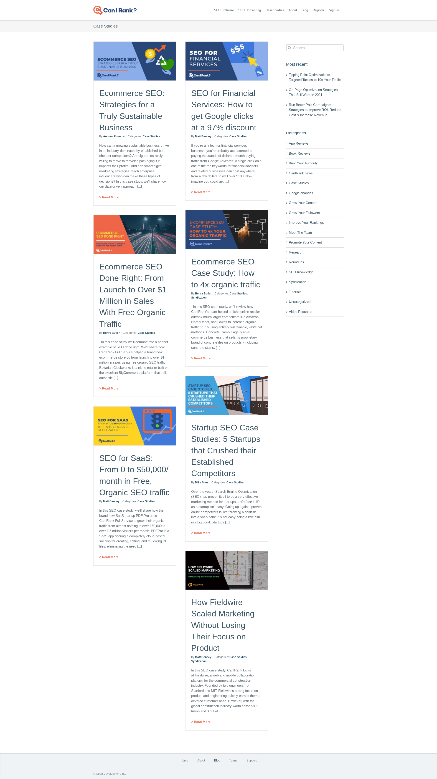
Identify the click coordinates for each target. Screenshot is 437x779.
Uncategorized (299, 302)
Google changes (301, 193)
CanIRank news (301, 173)
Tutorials (295, 292)
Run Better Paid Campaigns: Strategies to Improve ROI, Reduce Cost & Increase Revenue (315, 110)
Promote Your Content (305, 242)
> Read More (109, 197)
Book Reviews (299, 153)
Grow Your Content (303, 203)
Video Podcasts (300, 312)
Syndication (198, 297)
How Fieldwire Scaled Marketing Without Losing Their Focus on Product (222, 625)
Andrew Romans (114, 136)
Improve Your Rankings (306, 222)
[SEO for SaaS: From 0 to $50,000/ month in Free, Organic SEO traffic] (135, 426)
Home (184, 760)
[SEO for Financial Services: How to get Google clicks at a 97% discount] (226, 61)
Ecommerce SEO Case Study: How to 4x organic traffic (225, 273)
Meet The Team (300, 232)
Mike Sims (201, 482)
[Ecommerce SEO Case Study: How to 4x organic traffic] (226, 229)
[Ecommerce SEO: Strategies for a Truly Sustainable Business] (135, 61)
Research (296, 252)
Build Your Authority (303, 163)
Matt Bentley (203, 136)
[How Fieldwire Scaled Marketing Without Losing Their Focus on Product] (226, 570)
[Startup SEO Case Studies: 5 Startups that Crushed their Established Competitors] (226, 395)
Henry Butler (203, 293)
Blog (217, 760)
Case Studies (151, 136)
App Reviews (299, 143)
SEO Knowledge (301, 272)
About (201, 760)
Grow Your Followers (304, 213)
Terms (233, 760)
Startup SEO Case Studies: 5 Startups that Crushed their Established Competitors (225, 450)
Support (251, 760)
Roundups (296, 262)
